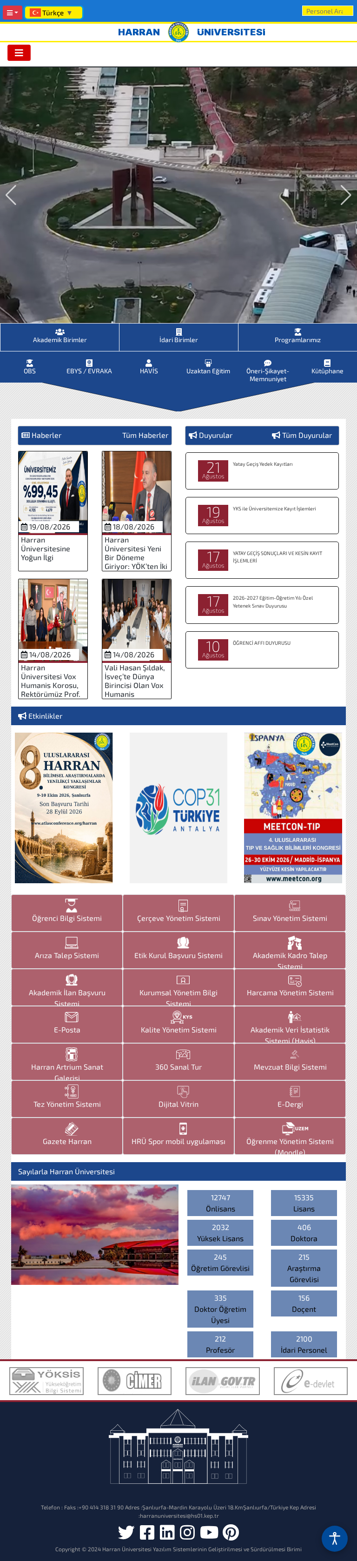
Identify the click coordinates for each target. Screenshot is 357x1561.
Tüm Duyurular (307, 434)
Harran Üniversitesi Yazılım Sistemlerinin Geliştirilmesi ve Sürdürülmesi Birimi (202, 1549)
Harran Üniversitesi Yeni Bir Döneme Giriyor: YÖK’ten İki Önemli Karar (136, 557)
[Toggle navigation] (19, 53)
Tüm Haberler (145, 434)
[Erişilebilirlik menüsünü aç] (335, 1539)
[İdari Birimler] (178, 329)
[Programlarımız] (297, 329)
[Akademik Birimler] (59, 329)
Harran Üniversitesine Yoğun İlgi (45, 548)
